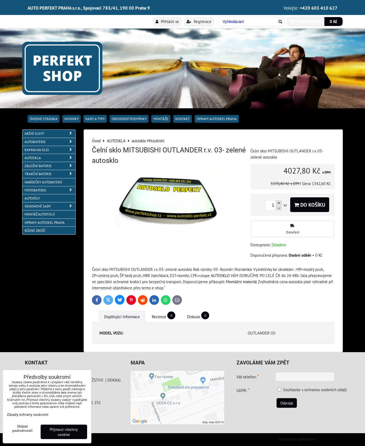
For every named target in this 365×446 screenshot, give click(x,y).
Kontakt (182, 119)
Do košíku (312, 204)
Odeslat (286, 403)
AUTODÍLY (32, 198)
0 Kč (333, 21)
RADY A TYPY (95, 119)
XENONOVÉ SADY (38, 206)
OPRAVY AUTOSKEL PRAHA (217, 119)
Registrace (202, 21)
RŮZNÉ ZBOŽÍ (35, 230)
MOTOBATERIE (35, 190)
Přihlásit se (169, 21)
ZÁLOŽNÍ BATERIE (38, 166)
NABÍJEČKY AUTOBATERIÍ (43, 182)
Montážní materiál (241, 281)
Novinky (71, 119)
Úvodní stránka (43, 119)
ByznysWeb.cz (328, 439)
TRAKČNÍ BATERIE (38, 174)
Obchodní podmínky (129, 119)
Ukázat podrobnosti (22, 428)
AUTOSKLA (33, 158)
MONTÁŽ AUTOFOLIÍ (40, 214)
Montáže (160, 119)
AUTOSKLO (220, 275)
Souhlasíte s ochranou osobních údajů (315, 389)
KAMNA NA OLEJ (37, 150)
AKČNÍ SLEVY (34, 133)
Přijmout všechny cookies (64, 432)
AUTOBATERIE (35, 142)
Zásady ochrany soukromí (27, 414)
